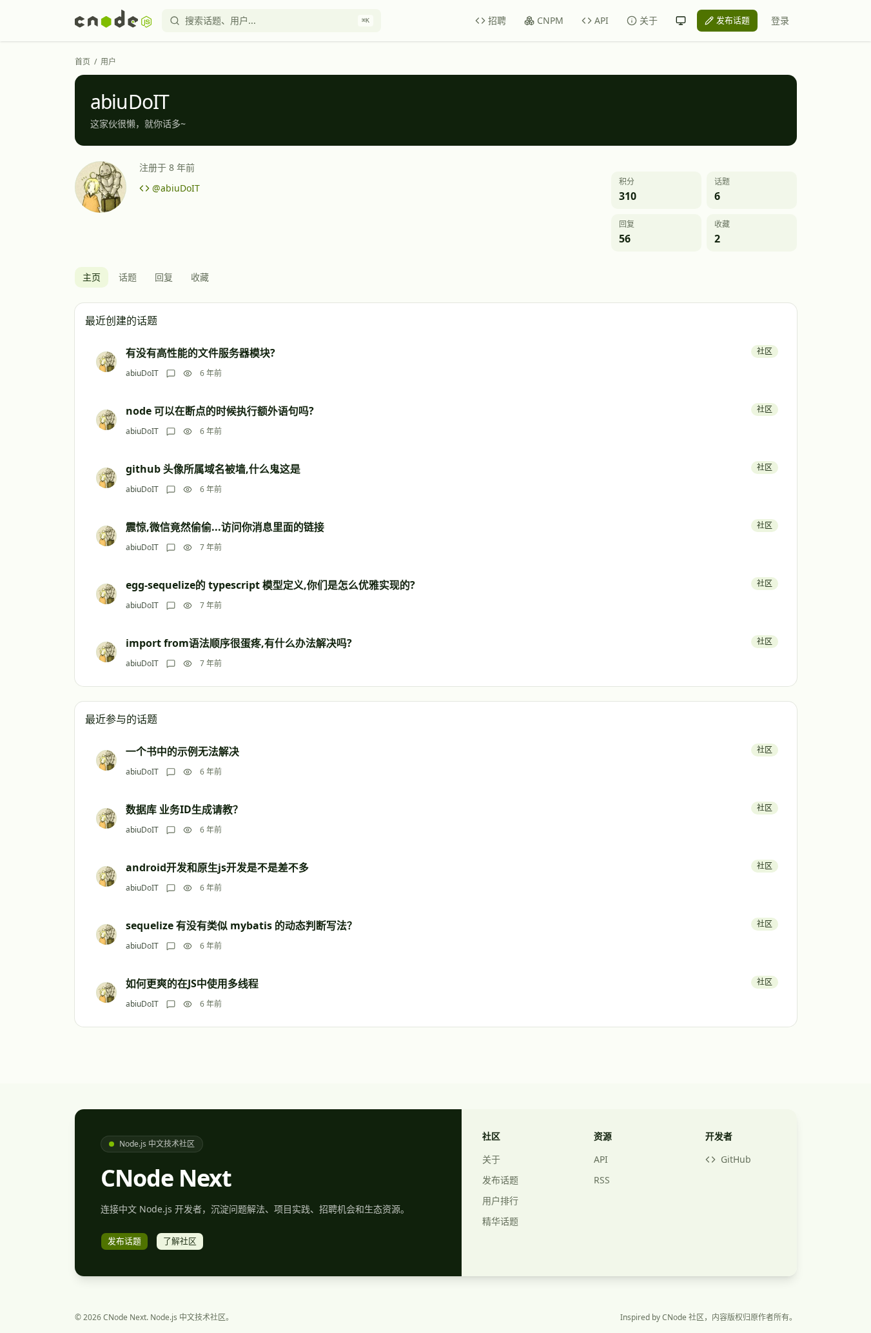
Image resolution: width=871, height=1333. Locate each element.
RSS (602, 1180)
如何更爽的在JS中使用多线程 (192, 983)
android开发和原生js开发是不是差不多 (217, 867)
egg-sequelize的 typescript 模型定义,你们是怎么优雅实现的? (270, 585)
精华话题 (500, 1221)
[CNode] (113, 21)
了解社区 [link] (180, 1241)
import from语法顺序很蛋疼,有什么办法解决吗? (239, 643)
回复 (164, 277)
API (601, 20)
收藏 (200, 277)
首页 (82, 62)
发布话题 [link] (733, 20)
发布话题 (500, 1180)
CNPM (550, 20)
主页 (92, 277)
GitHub (736, 1159)
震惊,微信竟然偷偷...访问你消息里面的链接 (225, 527)
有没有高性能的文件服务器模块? (200, 353)
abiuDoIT (142, 373)
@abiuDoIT (176, 188)
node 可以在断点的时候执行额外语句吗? (220, 411)
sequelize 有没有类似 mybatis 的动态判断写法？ (241, 925)
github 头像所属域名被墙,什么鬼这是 (213, 469)
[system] (680, 20)
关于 (649, 20)
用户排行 (500, 1200)
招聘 (497, 20)
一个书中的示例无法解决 (182, 751)
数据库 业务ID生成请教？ (184, 809)
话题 (128, 277)
